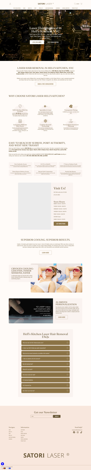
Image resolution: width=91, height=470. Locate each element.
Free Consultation (53, 42)
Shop (9, 433)
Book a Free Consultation (45, 84)
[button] (77, 3)
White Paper (23, 435)
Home (10, 429)
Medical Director (24, 433)
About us (10, 431)
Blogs (22, 431)
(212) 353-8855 (37, 42)
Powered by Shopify (10, 466)
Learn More (45, 252)
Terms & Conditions (24, 439)
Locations (10, 439)
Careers (22, 437)
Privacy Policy (23, 441)
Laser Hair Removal (12, 437)
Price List (10, 435)
